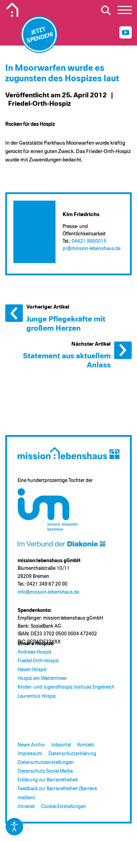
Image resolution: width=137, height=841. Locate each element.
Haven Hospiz (32, 669)
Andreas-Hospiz (34, 652)
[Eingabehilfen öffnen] (14, 826)
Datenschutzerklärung (72, 753)
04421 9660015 (89, 241)
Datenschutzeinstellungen (46, 762)
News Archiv (31, 745)
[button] (125, 12)
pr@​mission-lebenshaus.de (91, 248)
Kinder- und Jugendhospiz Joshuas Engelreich (66, 687)
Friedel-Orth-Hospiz (38, 661)
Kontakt (85, 745)
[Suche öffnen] (105, 10)
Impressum (30, 753)
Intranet (26, 806)
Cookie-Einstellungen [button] (63, 806)
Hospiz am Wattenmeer (42, 678)
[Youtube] (125, 32)
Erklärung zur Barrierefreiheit (48, 780)
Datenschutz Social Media (45, 771)
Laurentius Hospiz (37, 696)
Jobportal (61, 745)
